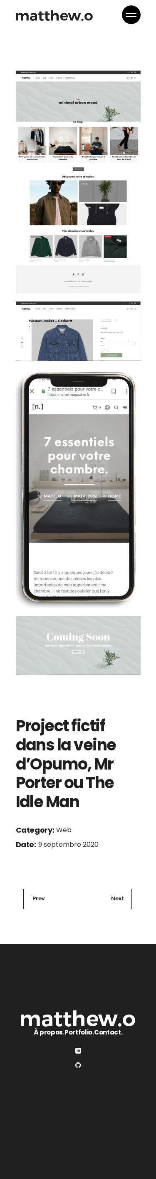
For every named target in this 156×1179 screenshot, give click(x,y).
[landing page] (78, 182)
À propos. (49, 1032)
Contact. (108, 1032)
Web (64, 830)
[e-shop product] (78, 331)
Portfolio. (79, 1032)
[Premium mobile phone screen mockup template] (78, 488)
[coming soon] (78, 645)
